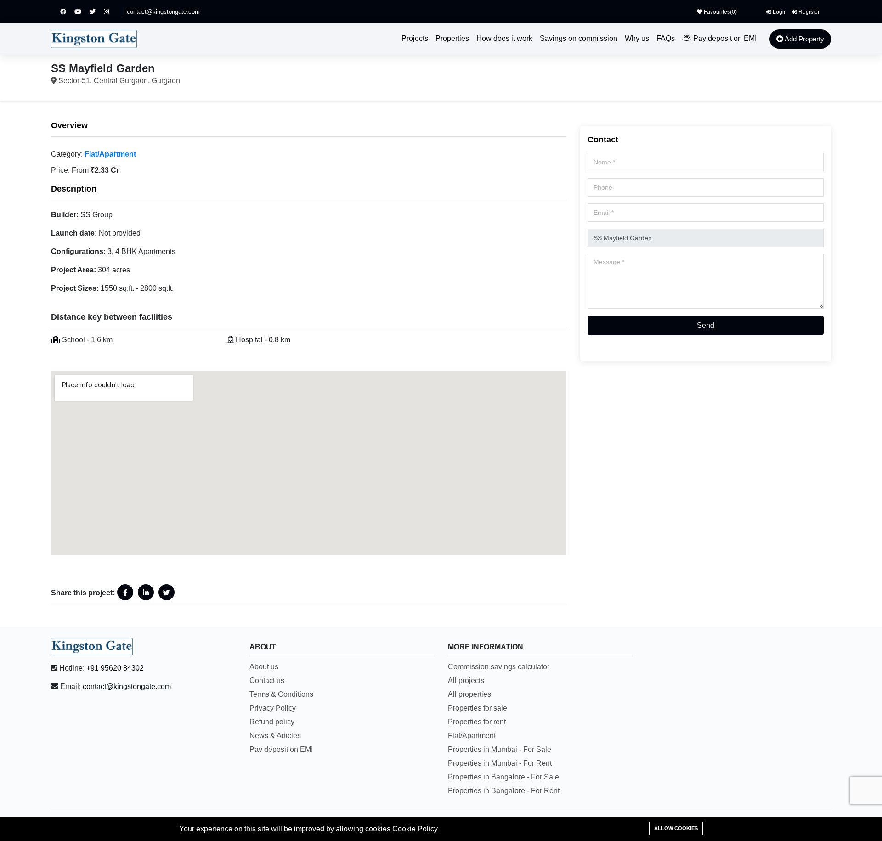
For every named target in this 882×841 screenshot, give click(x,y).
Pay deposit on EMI (724, 38)
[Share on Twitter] (166, 592)
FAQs (665, 38)
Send (705, 325)
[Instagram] (110, 11)
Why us (637, 38)
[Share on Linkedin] (146, 592)
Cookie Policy (415, 829)
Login (779, 12)
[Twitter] (97, 11)
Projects (414, 38)
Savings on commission (578, 38)
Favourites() (719, 12)
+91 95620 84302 (115, 668)
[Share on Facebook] (125, 592)
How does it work (504, 38)
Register (808, 12)
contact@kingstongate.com (163, 11)
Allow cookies (676, 828)
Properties (452, 38)
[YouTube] (82, 11)
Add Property (803, 39)
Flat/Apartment (110, 154)
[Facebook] (67, 11)
